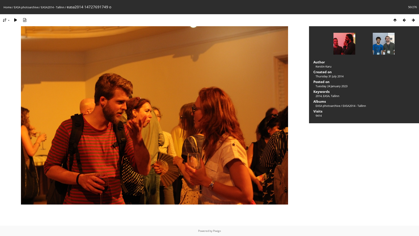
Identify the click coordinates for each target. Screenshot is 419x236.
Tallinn (335, 96)
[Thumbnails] (395, 20)
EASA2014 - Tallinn (52, 7)
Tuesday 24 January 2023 (331, 86)
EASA (326, 96)
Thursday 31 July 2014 (329, 76)
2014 (319, 96)
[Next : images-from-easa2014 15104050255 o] (413, 20)
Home (7, 7)
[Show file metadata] (24, 20)
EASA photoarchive (26, 7)
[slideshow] (15, 20)
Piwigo (217, 231)
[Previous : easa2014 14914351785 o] (404, 20)
